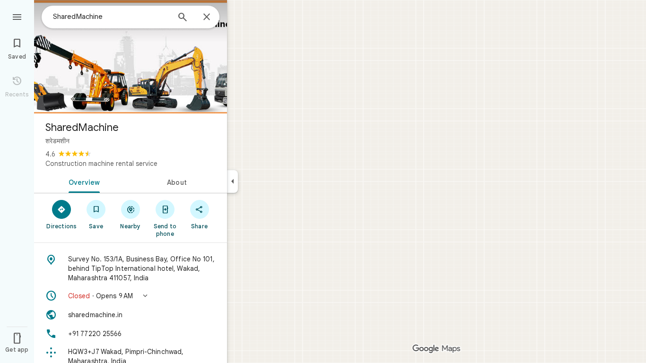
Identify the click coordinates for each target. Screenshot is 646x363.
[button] (130, 295)
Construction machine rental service (101, 163)
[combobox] (111, 16)
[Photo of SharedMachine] (130, 56)
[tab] (82, 181)
